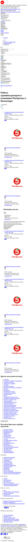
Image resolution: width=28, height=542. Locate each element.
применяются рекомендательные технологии (13, 525)
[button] (2, 30)
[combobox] (7, 49)
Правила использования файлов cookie (10, 11)
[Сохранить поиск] (2, 57)
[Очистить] (3, 53)
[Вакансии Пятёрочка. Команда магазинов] (15, 134)
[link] (3, 27)
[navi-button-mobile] (2, 34)
